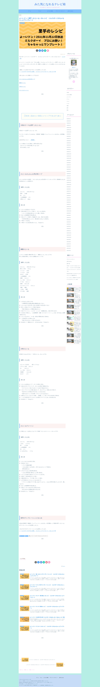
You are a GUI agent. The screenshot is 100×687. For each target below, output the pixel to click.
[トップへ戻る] (98, 685)
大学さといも (22, 86)
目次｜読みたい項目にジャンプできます (41, 116)
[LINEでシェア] (45, 50)
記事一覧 (68, 263)
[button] (48, 50)
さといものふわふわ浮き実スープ (27, 79)
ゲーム (37, 677)
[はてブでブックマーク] (42, 50)
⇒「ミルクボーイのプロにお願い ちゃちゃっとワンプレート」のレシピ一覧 (37, 71)
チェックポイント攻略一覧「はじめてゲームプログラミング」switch (73, 278)
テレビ (41, 677)
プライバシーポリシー (71, 259)
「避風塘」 (32, 139)
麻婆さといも (22, 82)
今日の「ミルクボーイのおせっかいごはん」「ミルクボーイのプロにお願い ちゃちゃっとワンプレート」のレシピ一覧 (73, 268)
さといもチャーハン (24, 90)
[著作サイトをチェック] (74, 81)
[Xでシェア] (37, 50)
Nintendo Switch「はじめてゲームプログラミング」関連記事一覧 (74, 274)
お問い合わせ (69, 261)
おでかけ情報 (46, 677)
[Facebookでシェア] (40, 50)
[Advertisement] (42, 103)
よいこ (74, 67)
